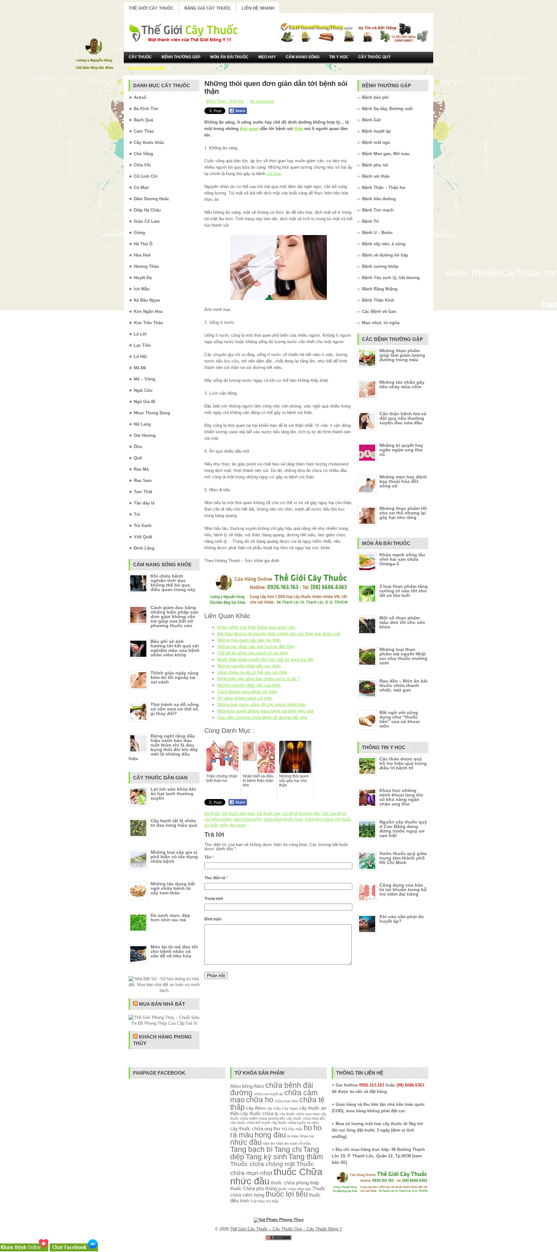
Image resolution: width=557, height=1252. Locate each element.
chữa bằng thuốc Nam (283, 819)
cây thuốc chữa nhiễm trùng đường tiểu (278, 1116)
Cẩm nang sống (302, 57)
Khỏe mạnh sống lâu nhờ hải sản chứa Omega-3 (402, 559)
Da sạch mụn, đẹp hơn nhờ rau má (170, 917)
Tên (209, 857)
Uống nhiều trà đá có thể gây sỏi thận (252, 672)
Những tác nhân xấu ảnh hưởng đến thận (256, 646)
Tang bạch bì (251, 1149)
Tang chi (288, 1149)
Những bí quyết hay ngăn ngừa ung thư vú (401, 450)
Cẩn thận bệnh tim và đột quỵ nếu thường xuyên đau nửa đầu (402, 418)
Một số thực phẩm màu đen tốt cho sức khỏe (402, 622)
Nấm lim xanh (287, 1143)
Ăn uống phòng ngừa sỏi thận (244, 698)
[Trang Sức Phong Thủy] (278, 605)
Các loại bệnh (334, 813)
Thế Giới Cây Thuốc (151, 8)
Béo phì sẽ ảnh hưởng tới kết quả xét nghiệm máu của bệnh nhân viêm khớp (175, 648)
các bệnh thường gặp (301, 813)
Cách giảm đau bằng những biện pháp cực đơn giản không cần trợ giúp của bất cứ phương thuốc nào (175, 616)
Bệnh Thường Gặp (180, 57)
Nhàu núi (307, 1136)
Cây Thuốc (140, 57)
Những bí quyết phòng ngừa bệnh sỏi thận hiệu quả (265, 711)
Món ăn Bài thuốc (229, 57)
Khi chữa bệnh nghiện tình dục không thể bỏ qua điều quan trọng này (173, 582)
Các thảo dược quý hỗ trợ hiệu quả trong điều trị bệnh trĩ (403, 763)
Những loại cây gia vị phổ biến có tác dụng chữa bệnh (174, 857)
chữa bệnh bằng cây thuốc (328, 819)
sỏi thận (274, 173)
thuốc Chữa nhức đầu (276, 1176)
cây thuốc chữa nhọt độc (305, 1118)
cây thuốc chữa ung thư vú (258, 1128)
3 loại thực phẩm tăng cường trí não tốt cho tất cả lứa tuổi (403, 591)
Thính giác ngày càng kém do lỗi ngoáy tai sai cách (175, 677)
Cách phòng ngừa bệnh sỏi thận (247, 691)
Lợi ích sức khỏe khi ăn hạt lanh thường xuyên (173, 793)
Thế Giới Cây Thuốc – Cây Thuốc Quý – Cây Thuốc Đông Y (286, 1229)
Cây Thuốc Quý (374, 57)
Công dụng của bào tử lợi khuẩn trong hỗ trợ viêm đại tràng (403, 889)
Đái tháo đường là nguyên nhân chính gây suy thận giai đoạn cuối (278, 633)
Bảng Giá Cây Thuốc (207, 8)
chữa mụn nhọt (286, 1101)
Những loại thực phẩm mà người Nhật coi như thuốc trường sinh (403, 656)
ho (308, 1128)
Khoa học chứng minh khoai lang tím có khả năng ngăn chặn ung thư (401, 797)
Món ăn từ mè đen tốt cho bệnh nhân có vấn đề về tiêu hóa (174, 951)
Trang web (213, 898)
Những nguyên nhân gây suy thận (248, 666)
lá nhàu (292, 1136)
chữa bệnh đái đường (271, 1089)
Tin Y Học (338, 57)
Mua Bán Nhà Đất (162, 1004)
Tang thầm (305, 1157)
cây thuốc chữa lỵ (259, 1113)
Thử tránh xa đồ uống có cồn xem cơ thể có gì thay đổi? (175, 709)
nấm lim (269, 1143)
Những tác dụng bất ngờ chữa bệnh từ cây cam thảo (173, 888)
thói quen (249, 128)
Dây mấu (295, 1129)
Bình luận (212, 919)
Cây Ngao (290, 1108)
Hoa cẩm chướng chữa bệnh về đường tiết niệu (262, 717)
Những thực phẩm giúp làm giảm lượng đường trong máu (402, 355)
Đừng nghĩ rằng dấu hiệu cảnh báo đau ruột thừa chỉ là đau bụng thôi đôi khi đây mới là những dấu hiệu (163, 747)
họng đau (270, 1135)
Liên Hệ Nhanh (258, 8)
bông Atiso (253, 1086)
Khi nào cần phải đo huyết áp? (401, 919)
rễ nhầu (305, 1143)
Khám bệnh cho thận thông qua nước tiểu (256, 627)
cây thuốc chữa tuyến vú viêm (295, 1123)
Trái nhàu (257, 1201)
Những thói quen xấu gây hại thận (248, 640)
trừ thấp (272, 1201)
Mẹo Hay (267, 57)
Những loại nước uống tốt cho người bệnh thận (261, 704)
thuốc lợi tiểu (287, 1194)
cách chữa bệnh (247, 819)
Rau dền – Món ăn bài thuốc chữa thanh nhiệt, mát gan (403, 685)
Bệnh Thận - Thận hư (225, 101)
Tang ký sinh (266, 1157)
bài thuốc (212, 813)
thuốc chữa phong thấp (295, 1182)
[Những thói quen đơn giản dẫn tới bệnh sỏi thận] (278, 267)
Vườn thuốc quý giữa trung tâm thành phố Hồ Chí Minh (403, 858)
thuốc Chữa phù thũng (253, 1188)
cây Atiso (255, 1108)
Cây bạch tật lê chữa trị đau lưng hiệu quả (174, 823)
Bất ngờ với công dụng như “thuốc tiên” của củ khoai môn (399, 719)
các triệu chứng (217, 819)
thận (298, 128)
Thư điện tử (216, 878)
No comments (262, 101)
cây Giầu (274, 1108)
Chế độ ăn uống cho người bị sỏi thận (252, 653)
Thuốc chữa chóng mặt (262, 1163)
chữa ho (259, 1100)
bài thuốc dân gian (238, 813)
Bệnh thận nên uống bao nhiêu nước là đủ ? (258, 678)
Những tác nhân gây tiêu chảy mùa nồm (402, 384)
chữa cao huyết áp (268, 1094)
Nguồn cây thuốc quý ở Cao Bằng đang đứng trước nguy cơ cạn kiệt (403, 828)
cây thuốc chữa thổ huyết (250, 1123)
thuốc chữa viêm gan (294, 1189)
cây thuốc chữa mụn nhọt (299, 1114)
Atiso (235, 1086)
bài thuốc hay (268, 813)
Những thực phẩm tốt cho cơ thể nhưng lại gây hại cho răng (403, 513)
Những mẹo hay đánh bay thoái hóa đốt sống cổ (403, 481)
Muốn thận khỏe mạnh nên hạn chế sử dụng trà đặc (265, 659)
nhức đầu (246, 1142)
